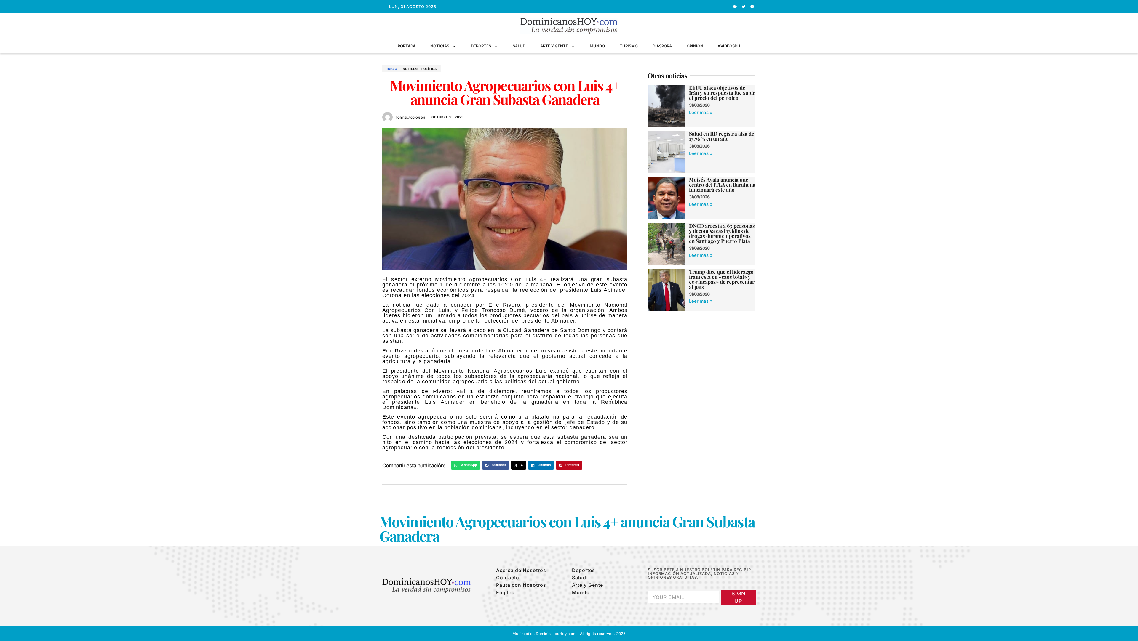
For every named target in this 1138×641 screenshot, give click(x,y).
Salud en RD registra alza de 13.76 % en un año (721, 136)
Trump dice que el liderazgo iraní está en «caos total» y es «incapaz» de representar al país (722, 279)
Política (429, 68)
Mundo (597, 46)
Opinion (695, 46)
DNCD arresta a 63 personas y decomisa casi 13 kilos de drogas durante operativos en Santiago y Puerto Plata (722, 233)
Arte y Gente (554, 46)
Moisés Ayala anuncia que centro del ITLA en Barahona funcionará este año (722, 184)
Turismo (629, 46)
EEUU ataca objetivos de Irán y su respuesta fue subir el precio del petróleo (722, 92)
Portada (406, 46)
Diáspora (662, 46)
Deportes (481, 46)
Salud (519, 46)
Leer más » (700, 112)
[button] (465, 465)
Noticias (439, 46)
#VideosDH (729, 46)
